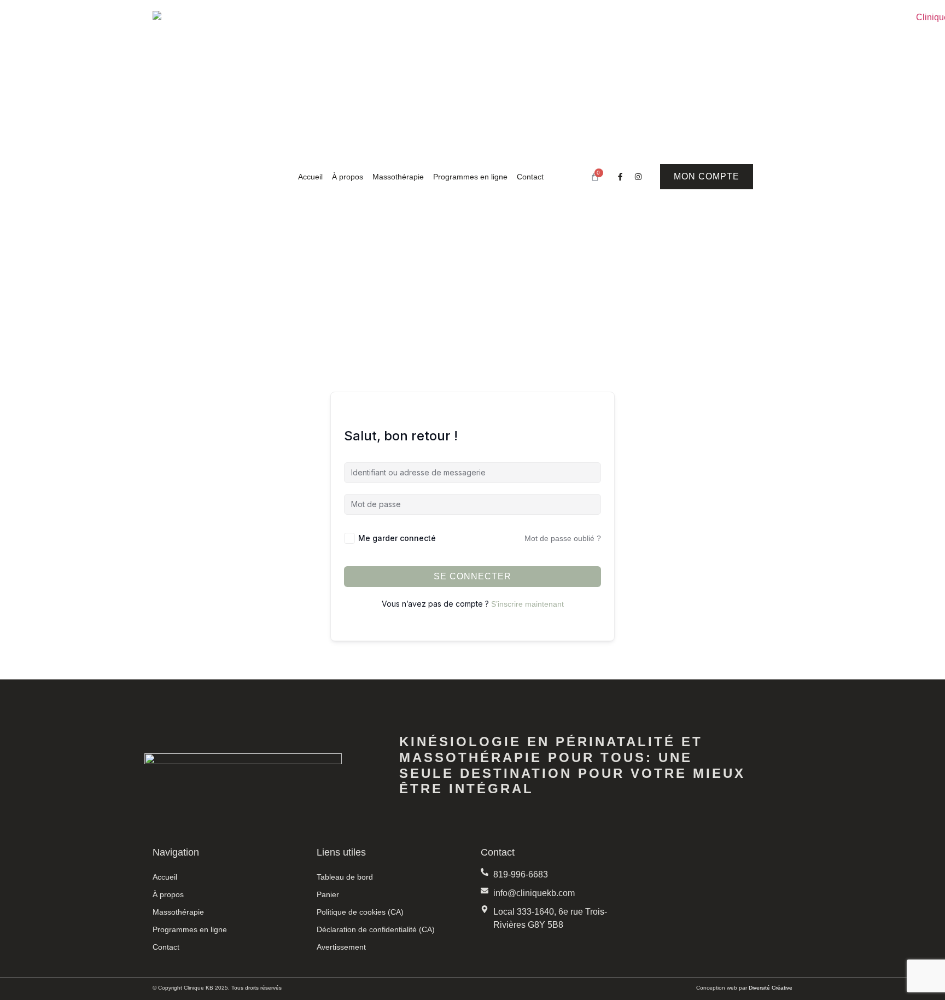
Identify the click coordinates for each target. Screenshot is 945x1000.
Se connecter (472, 576)
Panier (328, 894)
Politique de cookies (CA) (360, 912)
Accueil (310, 176)
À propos (347, 176)
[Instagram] (638, 176)
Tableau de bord (345, 877)
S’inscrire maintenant (527, 604)
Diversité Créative (770, 988)
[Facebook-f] (620, 176)
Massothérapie (398, 176)
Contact (530, 176)
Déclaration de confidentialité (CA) (376, 929)
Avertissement (341, 947)
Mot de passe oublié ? (562, 538)
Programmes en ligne (470, 176)
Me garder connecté (397, 538)
